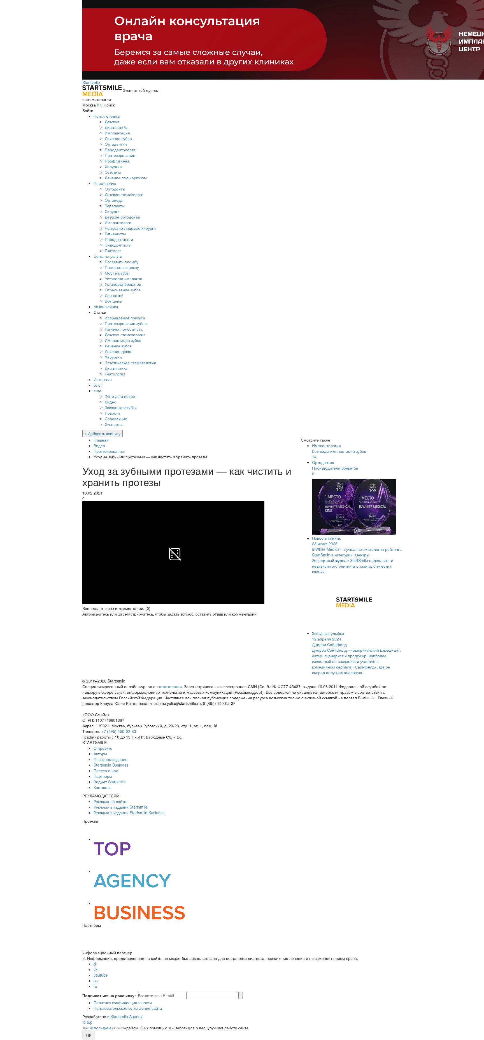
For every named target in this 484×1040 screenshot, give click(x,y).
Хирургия (113, 166)
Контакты (102, 787)
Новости (112, 413)
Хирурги (112, 211)
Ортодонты (115, 189)
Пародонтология (120, 149)
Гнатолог (113, 250)
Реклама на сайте (110, 801)
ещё (97, 390)
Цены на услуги (108, 256)
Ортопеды (114, 200)
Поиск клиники (107, 116)
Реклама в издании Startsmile (120, 807)
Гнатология (115, 374)
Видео (110, 402)
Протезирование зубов (125, 323)
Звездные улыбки (121, 407)
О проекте (103, 748)
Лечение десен (118, 351)
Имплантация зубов (123, 340)
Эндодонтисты (118, 245)
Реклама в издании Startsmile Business (129, 812)
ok (96, 980)
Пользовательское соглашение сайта (128, 1008)
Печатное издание (110, 759)
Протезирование (120, 155)
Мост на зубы (117, 273)
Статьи (100, 312)
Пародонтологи (119, 239)
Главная (101, 440)
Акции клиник (106, 306)
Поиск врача (105, 183)
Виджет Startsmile (110, 781)
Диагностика (116, 127)
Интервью (103, 379)
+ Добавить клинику (102, 433)
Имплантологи (118, 222)
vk (95, 969)
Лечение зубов (118, 138)
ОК (88, 1035)
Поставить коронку (122, 267)
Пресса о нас (106, 770)
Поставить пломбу (121, 261)
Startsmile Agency (126, 1016)
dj (95, 964)
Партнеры (103, 776)
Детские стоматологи (124, 194)
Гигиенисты (115, 233)
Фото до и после (120, 396)
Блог (98, 385)
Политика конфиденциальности (123, 1002)
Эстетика (113, 172)
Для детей (114, 295)
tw (95, 986)
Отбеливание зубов (123, 289)
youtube (101, 975)
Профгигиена (117, 161)
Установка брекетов (123, 284)
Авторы (100, 753)
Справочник (116, 418)
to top (87, 1022)
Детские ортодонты (122, 217)
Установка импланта (123, 278)
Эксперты (113, 424)
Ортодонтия (116, 144)
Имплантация (117, 133)
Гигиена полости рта (124, 329)
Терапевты (115, 205)
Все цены (113, 301)
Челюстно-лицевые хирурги (130, 228)
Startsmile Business (111, 765)
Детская (112, 121)
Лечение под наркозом (126, 177)
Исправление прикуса (125, 318)
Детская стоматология (125, 334)
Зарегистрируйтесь (135, 614)
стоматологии (169, 686)
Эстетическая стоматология (130, 362)
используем (100, 1027)
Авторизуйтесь (95, 614)
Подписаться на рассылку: (109, 995)
